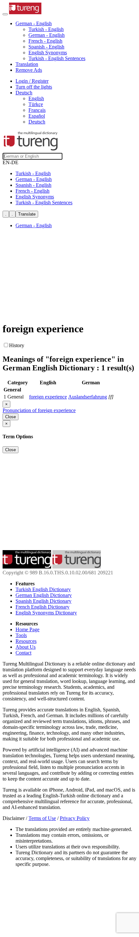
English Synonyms (47, 52)
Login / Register (32, 81)
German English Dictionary (44, 595)
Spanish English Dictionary (43, 601)
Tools (21, 635)
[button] (34, 23)
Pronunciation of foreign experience (39, 410)
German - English (46, 35)
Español (36, 116)
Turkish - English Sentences (56, 58)
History (16, 345)
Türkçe (35, 104)
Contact (23, 652)
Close (10, 416)
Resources (26, 641)
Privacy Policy (75, 818)
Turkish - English (46, 29)
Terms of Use (42, 818)
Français (37, 110)
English (36, 98)
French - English (45, 41)
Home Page (27, 629)
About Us (26, 647)
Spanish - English (46, 46)
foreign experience (48, 396)
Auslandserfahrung (87, 396)
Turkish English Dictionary (43, 589)
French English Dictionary (43, 607)
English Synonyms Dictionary (46, 612)
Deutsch (36, 121)
